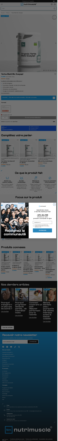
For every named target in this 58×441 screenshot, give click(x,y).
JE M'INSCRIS (42, 230)
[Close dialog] (54, 204)
